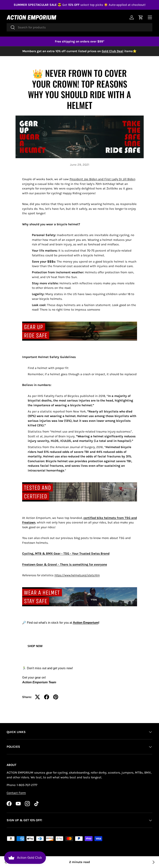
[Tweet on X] (37, 697)
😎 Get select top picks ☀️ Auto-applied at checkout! (80, 5)
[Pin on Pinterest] (55, 697)
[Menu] (149, 17)
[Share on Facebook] (46, 697)
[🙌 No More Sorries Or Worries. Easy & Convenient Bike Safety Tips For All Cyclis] (153, 862)
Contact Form (16, 793)
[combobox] (79, 27)
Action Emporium (85, 622)
